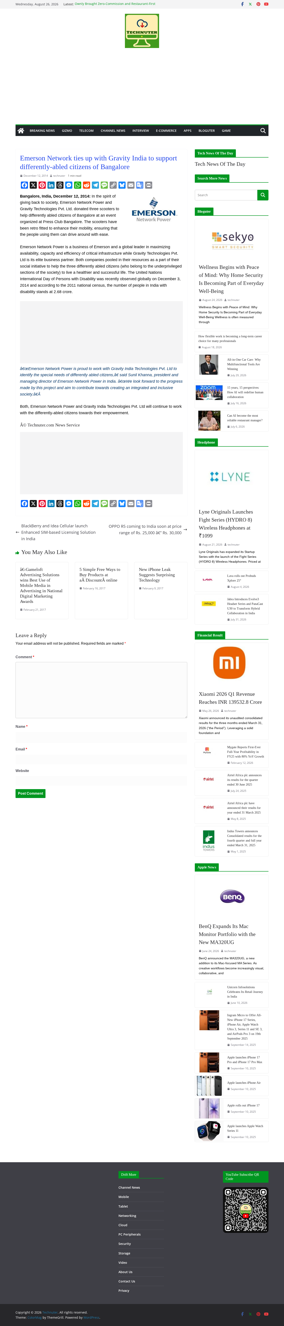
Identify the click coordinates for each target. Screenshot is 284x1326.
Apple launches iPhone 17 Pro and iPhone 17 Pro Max (244, 1060)
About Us (125, 1272)
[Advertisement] (142, 91)
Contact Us (126, 1281)
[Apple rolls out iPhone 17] (209, 1108)
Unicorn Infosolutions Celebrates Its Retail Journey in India (245, 992)
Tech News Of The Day (220, 164)
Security (124, 1244)
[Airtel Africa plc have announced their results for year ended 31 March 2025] (209, 811)
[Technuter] (21, 130)
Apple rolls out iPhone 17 (243, 1105)
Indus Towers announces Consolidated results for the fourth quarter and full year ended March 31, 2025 (244, 838)
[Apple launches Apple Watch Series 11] (209, 1131)
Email (21, 749)
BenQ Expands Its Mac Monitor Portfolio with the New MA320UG (227, 934)
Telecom (86, 130)
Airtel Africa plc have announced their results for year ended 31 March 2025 (244, 808)
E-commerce (166, 130)
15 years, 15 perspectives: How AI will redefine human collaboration (245, 392)
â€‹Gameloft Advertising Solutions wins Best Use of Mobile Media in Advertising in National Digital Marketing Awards (41, 585)
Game (226, 130)
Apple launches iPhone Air (244, 1082)
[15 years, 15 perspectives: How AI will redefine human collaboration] (209, 395)
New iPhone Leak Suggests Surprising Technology (157, 574)
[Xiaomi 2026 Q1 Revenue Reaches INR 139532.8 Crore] (231, 664)
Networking (127, 1216)
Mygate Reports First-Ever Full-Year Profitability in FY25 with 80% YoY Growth (245, 752)
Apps (187, 130)
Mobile (123, 1197)
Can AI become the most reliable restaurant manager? (244, 418)
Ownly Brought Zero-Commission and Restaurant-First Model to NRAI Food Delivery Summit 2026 (115, 6)
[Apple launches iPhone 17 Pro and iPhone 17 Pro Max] (209, 1062)
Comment (25, 657)
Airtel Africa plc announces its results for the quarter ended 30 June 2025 (244, 780)
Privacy (123, 1290)
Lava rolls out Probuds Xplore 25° (241, 578)
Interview (140, 130)
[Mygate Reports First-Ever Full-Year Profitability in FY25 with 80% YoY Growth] (209, 755)
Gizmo (67, 130)
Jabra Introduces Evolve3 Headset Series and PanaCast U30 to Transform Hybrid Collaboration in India (245, 606)
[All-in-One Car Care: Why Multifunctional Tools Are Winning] (209, 367)
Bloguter (207, 130)
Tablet (123, 1206)
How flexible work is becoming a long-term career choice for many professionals (230, 339)
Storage (124, 1253)
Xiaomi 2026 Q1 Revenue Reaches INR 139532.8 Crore (230, 698)
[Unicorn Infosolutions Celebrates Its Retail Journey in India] (209, 995)
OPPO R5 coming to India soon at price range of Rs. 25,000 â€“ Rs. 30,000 (145, 529)
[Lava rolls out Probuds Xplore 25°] (209, 581)
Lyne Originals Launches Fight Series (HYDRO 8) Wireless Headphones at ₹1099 (226, 524)
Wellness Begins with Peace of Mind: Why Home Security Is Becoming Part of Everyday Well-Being (231, 279)
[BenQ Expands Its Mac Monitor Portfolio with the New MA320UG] (231, 896)
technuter (59, 176)
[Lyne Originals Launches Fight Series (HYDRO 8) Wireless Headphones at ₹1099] (231, 477)
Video (122, 1262)
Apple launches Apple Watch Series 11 (245, 1128)
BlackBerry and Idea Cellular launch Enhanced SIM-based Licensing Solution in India (58, 532)
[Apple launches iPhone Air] (209, 1086)
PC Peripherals (129, 1234)
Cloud (122, 1225)
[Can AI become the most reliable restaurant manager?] (209, 421)
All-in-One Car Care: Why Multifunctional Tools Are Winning (244, 364)
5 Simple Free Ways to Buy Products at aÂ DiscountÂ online (99, 574)
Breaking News (42, 130)
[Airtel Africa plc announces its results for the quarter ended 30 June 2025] (209, 783)
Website (22, 771)
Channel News (113, 130)
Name (22, 726)
